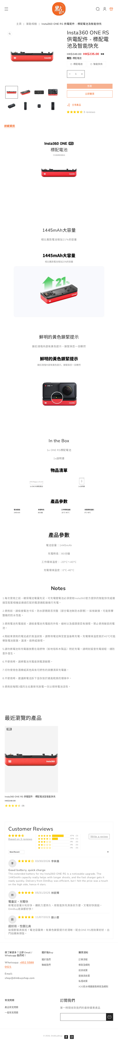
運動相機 (31, 24)
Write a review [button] (99, 836)
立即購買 (89, 93)
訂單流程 (83, 959)
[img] (26, 861)
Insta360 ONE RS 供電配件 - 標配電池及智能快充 (31, 759)
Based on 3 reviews (20, 839)
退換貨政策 (84, 975)
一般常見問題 (11, 1012)
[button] (6, 8)
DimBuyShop (56, 1036)
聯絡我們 (46, 964)
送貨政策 (83, 970)
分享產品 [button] (76, 104)
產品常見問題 (11, 1007)
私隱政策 (83, 981)
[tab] (9, 126)
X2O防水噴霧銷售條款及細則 (93, 986)
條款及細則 (84, 964)
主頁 (19, 24)
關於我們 (46, 959)
